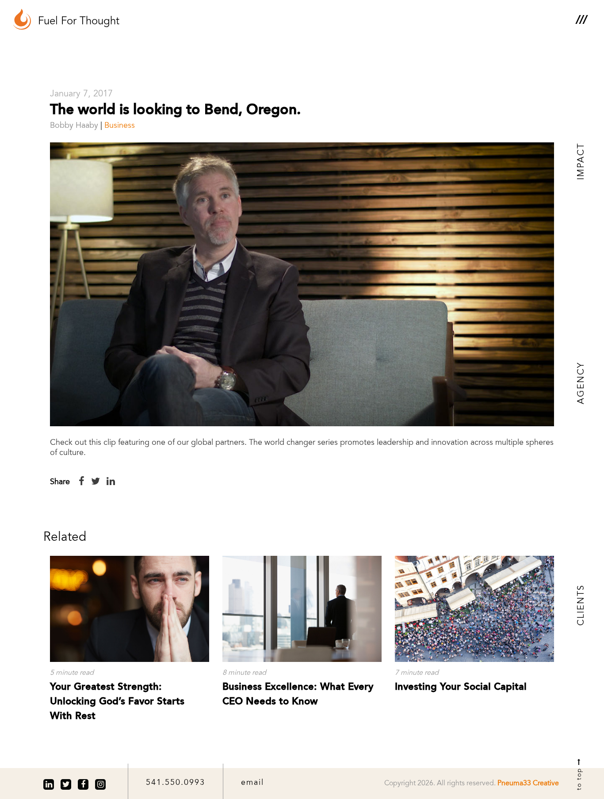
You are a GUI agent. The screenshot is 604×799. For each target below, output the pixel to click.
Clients (581, 605)
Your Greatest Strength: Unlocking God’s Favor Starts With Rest (117, 701)
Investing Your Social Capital (461, 687)
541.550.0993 (175, 783)
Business (119, 126)
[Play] (302, 284)
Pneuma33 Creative (528, 783)
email (252, 783)
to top (580, 777)
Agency (581, 383)
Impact (581, 161)
